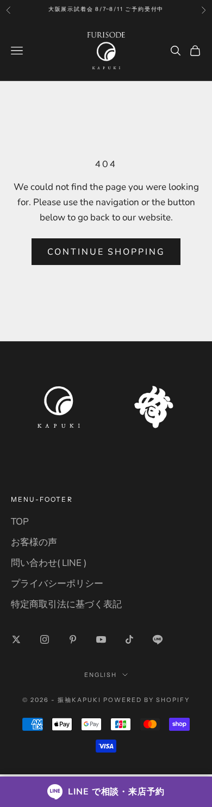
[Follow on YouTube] (101, 639)
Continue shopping (106, 252)
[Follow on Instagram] (44, 639)
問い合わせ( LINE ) (48, 563)
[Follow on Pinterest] (72, 639)
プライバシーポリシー (57, 583)
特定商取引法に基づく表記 (66, 604)
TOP (20, 521)
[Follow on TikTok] (129, 639)
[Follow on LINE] (157, 639)
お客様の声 (34, 542)
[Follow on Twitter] (16, 639)
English (100, 675)
